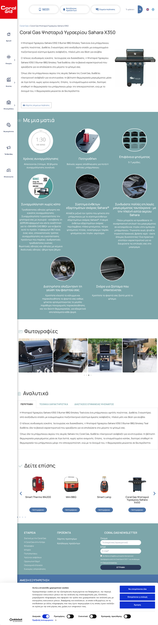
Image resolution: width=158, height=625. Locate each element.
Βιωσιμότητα (9, 131)
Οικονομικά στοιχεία (33, 565)
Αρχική (8, 41)
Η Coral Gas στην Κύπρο (34, 542)
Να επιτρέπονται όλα (137, 589)
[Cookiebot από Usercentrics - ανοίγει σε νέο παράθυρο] (16, 620)
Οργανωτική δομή (32, 561)
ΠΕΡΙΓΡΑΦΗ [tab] (26, 404)
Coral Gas (24, 26)
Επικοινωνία (8, 177)
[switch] (70, 616)
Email (103, 547)
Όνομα (103, 538)
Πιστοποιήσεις (30, 553)
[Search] (140, 9)
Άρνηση (137, 605)
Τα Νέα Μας (9, 154)
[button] (21, 355)
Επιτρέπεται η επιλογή (137, 597)
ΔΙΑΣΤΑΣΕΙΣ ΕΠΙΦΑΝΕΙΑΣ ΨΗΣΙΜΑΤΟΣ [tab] (94, 404)
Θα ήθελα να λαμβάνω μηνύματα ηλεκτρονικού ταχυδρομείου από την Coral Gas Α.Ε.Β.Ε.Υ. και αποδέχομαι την (120, 559)
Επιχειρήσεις (9, 109)
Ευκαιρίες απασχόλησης (35, 569)
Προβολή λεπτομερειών (42, 620)
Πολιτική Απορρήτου (110, 563)
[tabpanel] (87, 428)
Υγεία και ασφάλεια (32, 557)
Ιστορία (27, 549)
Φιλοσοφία (29, 546)
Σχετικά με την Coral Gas (35, 538)
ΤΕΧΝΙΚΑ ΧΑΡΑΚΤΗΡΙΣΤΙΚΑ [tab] (53, 404)
